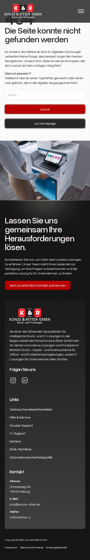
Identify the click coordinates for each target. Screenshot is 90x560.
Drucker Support (21, 425)
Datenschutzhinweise (31, 547)
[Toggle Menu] (81, 11)
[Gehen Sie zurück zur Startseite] (23, 11)
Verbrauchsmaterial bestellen (31, 409)
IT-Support (17, 433)
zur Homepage (45, 123)
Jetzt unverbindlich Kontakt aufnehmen (37, 285)
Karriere (15, 441)
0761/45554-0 (20, 517)
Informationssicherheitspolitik (31, 457)
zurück (45, 109)
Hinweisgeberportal (56, 547)
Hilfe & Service (20, 417)
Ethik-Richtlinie (20, 449)
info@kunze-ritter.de (25, 504)
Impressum (11, 547)
